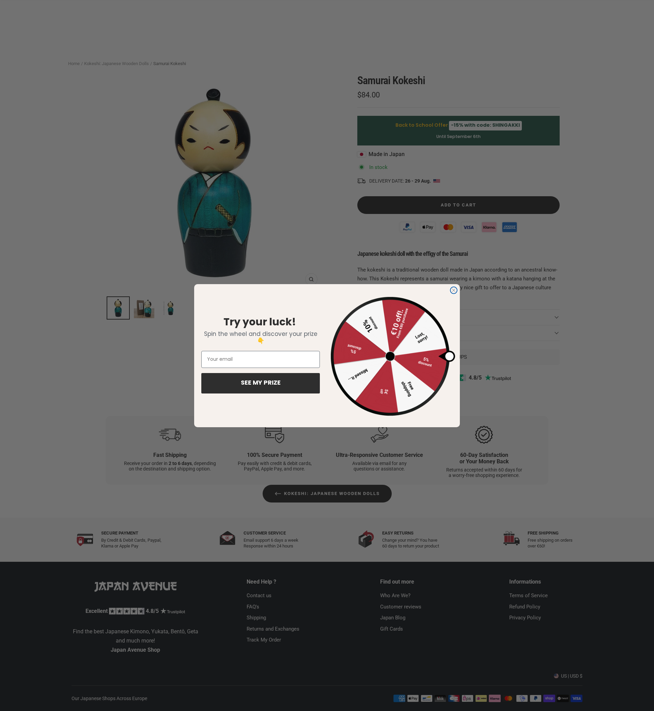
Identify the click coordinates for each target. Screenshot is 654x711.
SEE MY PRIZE (261, 383)
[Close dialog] (453, 290)
